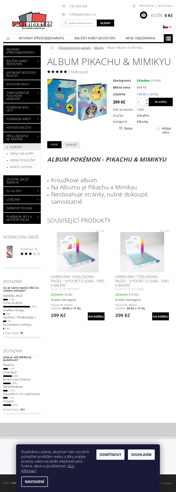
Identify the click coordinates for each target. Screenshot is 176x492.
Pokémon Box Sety (17, 108)
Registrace (165, 6)
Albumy (16, 147)
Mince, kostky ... (22, 167)
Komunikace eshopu (17, 324)
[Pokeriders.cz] (31, 21)
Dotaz (128, 128)
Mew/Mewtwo (13, 387)
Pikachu (8, 365)
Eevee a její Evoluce (17, 379)
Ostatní (8, 401)
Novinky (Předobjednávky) (41, 38)
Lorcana (13, 199)
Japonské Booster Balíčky (20, 74)
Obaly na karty (22, 153)
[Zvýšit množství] (147, 100)
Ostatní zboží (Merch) (17, 180)
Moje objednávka (140, 38)
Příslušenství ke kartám (17, 137)
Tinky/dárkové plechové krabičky (17, 96)
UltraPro (143, 115)
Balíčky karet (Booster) (94, 38)
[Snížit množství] (147, 104)
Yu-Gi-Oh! (13, 191)
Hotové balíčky (18, 127)
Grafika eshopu (13, 310)
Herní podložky (22, 160)
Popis (54, 145)
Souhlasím (141, 454)
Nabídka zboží (12, 295)
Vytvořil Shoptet (163, 483)
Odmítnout (110, 454)
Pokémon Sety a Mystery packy (19, 218)
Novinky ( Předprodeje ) (19, 317)
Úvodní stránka (8, 38)
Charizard (9, 372)
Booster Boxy (17, 84)
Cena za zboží (12, 303)
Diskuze (71, 145)
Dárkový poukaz (19, 208)
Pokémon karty (18, 119)
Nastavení (34, 481)
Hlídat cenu (166, 130)
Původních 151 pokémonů (21, 394)
